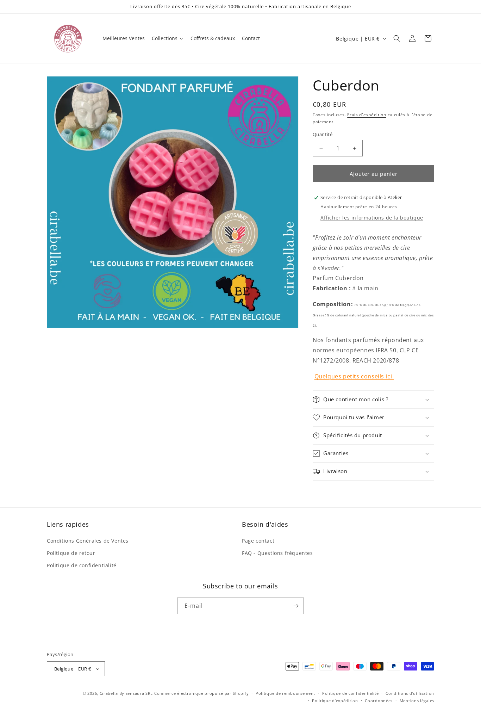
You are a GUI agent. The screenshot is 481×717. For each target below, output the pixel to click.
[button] (397, 38)
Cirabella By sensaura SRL (126, 693)
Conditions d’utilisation (410, 693)
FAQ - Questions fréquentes (277, 553)
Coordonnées (379, 700)
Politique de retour (71, 553)
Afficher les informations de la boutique (371, 217)
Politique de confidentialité (82, 565)
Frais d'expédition (366, 115)
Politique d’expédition (335, 700)
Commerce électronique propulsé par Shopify (201, 693)
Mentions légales (417, 700)
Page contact (258, 540)
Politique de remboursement (285, 693)
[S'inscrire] (296, 606)
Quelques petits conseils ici (354, 376)
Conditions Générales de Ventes (88, 540)
